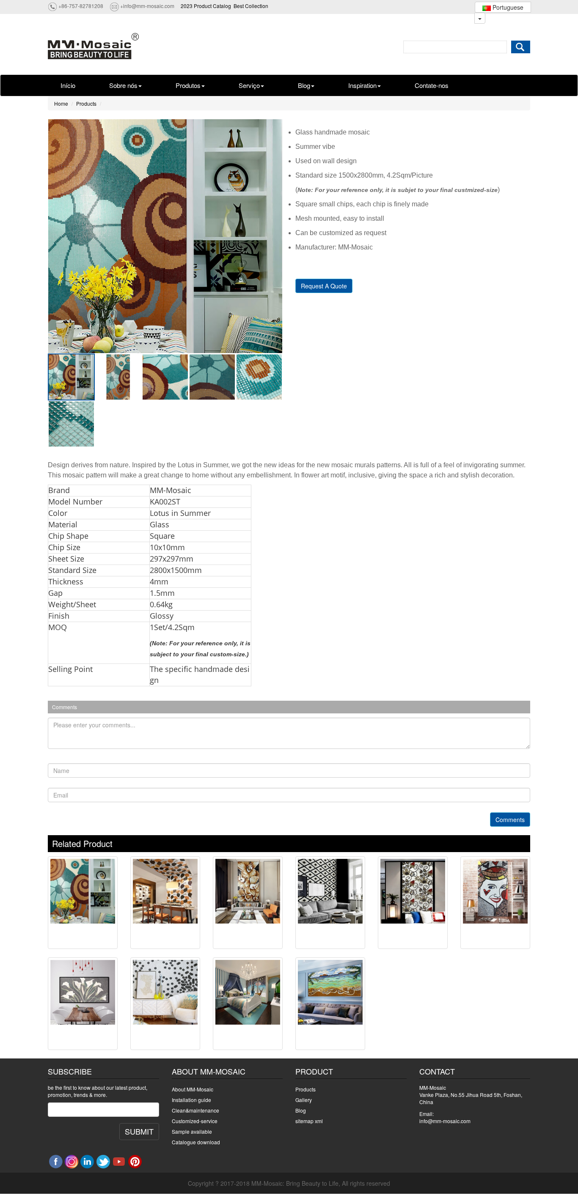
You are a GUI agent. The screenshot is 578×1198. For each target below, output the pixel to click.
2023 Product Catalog (206, 5)
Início (68, 85)
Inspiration (362, 85)
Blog (304, 85)
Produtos (188, 85)
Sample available (192, 1131)
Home (61, 103)
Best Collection (251, 5)
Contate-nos (432, 85)
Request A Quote (324, 286)
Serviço (249, 85)
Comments (510, 819)
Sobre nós (123, 85)
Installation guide (191, 1099)
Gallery (303, 1099)
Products (86, 103)
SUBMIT (139, 1131)
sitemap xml (309, 1120)
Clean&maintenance (195, 1110)
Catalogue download (196, 1142)
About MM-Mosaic (192, 1089)
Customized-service (194, 1120)
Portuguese (507, 7)
